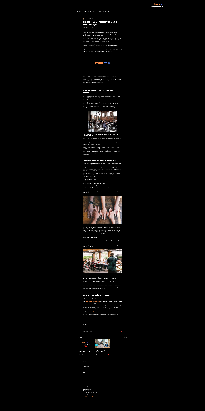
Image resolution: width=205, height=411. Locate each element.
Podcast (84, 11)
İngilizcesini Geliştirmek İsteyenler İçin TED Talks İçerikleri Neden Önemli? (85, 350)
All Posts (79, 11)
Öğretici (89, 11)
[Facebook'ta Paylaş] (83, 328)
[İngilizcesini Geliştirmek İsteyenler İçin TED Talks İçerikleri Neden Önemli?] (85, 343)
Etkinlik (84, 324)
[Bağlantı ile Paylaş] (91, 328)
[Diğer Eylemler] (121, 18)
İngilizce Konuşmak (102, 11)
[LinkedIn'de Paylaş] (88, 328)
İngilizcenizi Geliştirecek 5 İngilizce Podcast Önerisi (102, 350)
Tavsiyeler (95, 11)
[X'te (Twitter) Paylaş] (85, 328)
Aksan (109, 11)
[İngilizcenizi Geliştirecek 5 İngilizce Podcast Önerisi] (102, 343)
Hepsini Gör (126, 337)
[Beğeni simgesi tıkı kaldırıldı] (86, 387)
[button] (126, 11)
